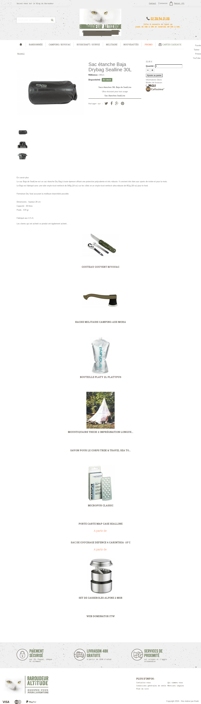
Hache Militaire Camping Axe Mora (100, 321)
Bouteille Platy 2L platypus (100, 377)
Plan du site (142, 689)
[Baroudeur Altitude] (100, 22)
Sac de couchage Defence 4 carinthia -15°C (100, 542)
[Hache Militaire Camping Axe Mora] (100, 300)
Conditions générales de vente (151, 686)
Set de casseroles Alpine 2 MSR (100, 597)
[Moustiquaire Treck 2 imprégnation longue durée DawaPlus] (100, 410)
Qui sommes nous (175, 683)
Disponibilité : (94, 80)
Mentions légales (175, 686)
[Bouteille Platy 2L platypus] (100, 355)
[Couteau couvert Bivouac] (100, 245)
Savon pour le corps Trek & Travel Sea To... (100, 450)
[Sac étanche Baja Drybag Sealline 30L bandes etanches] (50, 156)
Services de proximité (155, 656)
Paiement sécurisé (40, 656)
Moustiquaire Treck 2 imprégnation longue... (100, 432)
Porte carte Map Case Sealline (101, 523)
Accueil (21, 54)
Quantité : (150, 66)
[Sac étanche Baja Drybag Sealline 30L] (50, 132)
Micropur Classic (100, 505)
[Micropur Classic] (100, 483)
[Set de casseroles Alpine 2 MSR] (100, 576)
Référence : (93, 75)
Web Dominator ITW (100, 616)
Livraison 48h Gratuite (97, 655)
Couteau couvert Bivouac (100, 266)
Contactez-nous (143, 683)
